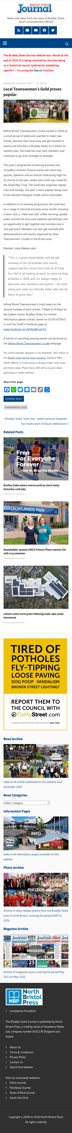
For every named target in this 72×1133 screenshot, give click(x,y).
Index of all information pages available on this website (31, 856)
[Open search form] (67, 43)
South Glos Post (19, 1097)
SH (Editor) (41, 83)
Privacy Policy (18, 1057)
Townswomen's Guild (16, 407)
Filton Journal (18, 1082)
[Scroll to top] (66, 1127)
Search (38, 70)
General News (13, 398)
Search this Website (21, 1067)
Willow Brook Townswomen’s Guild (28, 343)
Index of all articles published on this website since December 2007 (33, 784)
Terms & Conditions (21, 1052)
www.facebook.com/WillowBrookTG (25, 329)
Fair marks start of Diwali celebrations (43, 423)
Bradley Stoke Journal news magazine (27, 357)
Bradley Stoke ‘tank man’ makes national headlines (36, 418)
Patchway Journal (20, 1087)
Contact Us (16, 1062)
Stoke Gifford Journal (22, 1092)
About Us (15, 1047)
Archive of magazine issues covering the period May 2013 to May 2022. (34, 974)
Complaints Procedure (23, 1011)
